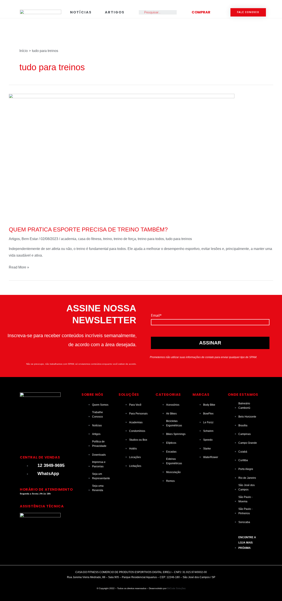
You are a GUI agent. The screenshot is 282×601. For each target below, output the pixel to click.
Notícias (81, 12)
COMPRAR (201, 12)
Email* (156, 315)
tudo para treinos (179, 239)
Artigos (114, 12)
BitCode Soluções (176, 588)
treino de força (125, 239)
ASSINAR (210, 343)
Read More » (19, 266)
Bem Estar (30, 239)
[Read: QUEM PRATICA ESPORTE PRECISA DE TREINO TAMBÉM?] (121, 157)
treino (107, 239)
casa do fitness (89, 239)
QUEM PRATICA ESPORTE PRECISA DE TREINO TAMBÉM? (88, 229)
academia (68, 239)
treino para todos (151, 239)
